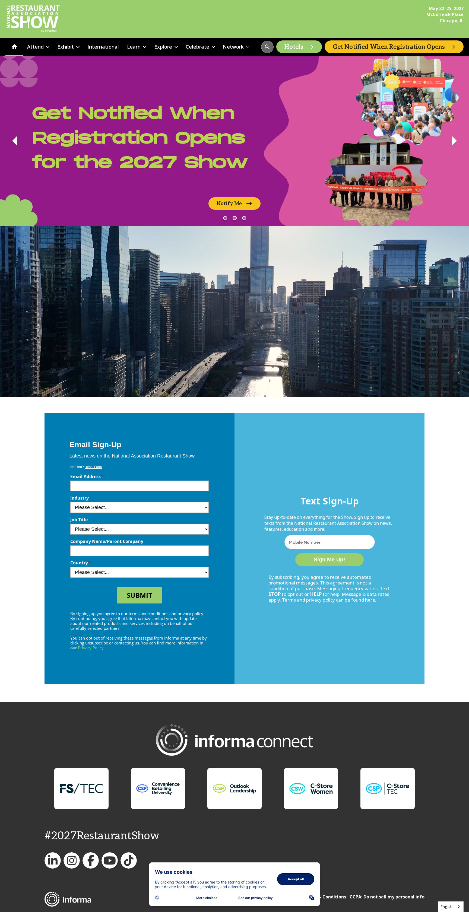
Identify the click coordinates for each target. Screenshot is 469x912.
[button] (267, 47)
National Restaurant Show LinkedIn (53, 860)
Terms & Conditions (324, 897)
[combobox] (451, 906)
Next (454, 140)
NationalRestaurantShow (72, 860)
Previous (14, 140)
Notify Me (229, 203)
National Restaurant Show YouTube (110, 860)
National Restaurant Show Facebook (91, 860)
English (446, 906)
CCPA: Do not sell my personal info (387, 897)
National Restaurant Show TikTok (129, 860)
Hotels (293, 46)
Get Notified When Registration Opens (389, 46)
